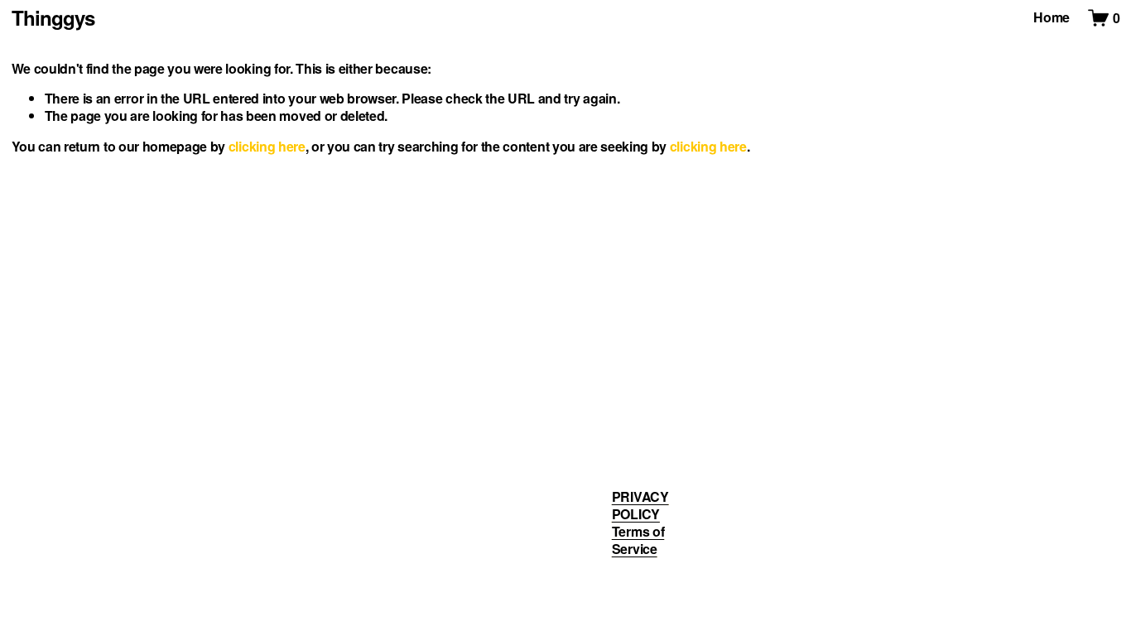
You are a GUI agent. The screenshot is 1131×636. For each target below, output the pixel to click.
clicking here (267, 146)
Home (1051, 17)
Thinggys (53, 17)
